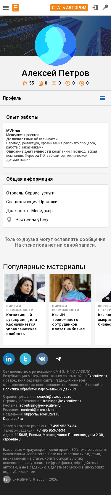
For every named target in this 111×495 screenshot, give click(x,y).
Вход (95, 7)
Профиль (12, 98)
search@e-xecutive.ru (54, 397)
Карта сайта (13, 419)
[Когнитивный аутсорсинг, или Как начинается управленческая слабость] (24, 288)
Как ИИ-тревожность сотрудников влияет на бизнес (68, 322)
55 (31, 83)
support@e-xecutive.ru (41, 414)
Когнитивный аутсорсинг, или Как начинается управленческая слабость (21, 324)
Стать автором (69, 7)
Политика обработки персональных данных (39, 389)
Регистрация (105, 7)
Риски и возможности (19, 308)
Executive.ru (97, 376)
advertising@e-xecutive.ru (40, 405)
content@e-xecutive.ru (39, 410)
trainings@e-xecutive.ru (62, 401)
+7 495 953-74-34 (62, 426)
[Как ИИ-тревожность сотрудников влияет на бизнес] (70, 288)
